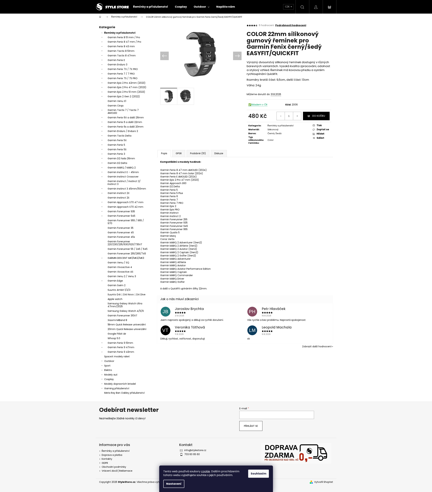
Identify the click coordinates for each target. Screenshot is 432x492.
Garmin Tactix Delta (119, 135)
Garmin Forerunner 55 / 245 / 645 (128, 249)
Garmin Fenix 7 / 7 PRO (121, 73)
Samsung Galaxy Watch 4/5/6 (126, 311)
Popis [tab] (164, 153)
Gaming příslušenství (116, 388)
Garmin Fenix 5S (117, 149)
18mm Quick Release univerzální (127, 324)
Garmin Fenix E (116, 60)
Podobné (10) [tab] (198, 153)
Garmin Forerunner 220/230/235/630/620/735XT (125, 243)
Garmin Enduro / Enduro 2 (123, 131)
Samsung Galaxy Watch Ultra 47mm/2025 (125, 305)
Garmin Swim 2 (116, 285)
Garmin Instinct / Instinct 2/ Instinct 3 (124, 183)
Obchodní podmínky (114, 467)
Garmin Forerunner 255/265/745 (127, 253)
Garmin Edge (115, 280)
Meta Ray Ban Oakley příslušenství (124, 393)
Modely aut (110, 374)
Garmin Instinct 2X (119, 193)
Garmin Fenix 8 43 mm (121, 46)
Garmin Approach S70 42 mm (125, 207)
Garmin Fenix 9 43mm (121, 352)
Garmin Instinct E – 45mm (123, 172)
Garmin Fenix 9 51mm (120, 343)
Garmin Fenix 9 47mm (121, 347)
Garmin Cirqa (115, 105)
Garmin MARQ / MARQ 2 (122, 167)
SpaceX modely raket (117, 356)
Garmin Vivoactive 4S (120, 271)
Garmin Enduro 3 (117, 64)
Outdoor (109, 361)
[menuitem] (150, 7)
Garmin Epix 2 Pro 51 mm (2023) (126, 92)
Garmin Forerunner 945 (121, 216)
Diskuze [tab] (218, 153)
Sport (107, 365)
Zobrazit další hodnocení (316, 346)
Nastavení (173, 484)
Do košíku (318, 116)
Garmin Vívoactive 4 (120, 267)
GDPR (105, 463)
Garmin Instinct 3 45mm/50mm (127, 188)
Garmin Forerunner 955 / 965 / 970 (126, 222)
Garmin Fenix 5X (117, 140)
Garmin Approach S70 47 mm (125, 202)
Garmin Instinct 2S (118, 197)
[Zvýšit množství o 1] (297, 116)
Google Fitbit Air (117, 333)
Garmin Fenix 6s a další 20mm (125, 126)
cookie (205, 471)
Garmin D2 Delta (117, 163)
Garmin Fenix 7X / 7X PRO (123, 69)
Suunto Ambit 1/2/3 (119, 290)
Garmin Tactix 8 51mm (121, 51)
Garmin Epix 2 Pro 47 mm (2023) (127, 87)
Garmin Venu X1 (117, 101)
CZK (287, 6)
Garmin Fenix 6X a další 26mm (126, 117)
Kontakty (107, 459)
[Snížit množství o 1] (281, 116)
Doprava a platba (112, 455)
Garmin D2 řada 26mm (121, 158)
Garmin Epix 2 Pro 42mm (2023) (126, 83)
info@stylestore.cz (195, 450)
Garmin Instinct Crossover (123, 176)
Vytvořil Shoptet (323, 482)
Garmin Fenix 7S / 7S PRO (122, 78)
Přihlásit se (251, 426)
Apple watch (115, 299)
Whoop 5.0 (114, 338)
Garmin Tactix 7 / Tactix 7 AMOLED (123, 111)
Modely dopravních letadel (120, 384)
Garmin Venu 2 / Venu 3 (122, 276)
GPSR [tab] (179, 153)
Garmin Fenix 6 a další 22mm (125, 122)
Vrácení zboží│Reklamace (117, 470)
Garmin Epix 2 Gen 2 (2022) (124, 96)
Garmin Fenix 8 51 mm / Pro (124, 37)
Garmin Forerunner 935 (121, 211)
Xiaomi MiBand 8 (117, 320)
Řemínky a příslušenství (119, 32)
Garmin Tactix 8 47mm (122, 55)
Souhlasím (258, 474)
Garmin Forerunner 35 (120, 228)
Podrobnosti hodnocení (290, 25)
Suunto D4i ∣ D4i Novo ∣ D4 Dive (126, 294)
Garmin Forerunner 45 (121, 232)
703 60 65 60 (192, 454)
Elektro (108, 370)
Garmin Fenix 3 (116, 154)
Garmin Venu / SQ (118, 262)
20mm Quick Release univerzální (127, 329)
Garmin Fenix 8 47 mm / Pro (124, 41)
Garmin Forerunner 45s (121, 237)
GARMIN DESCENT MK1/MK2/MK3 (126, 258)
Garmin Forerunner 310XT (122, 315)
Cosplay (109, 379)
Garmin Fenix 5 (116, 145)
